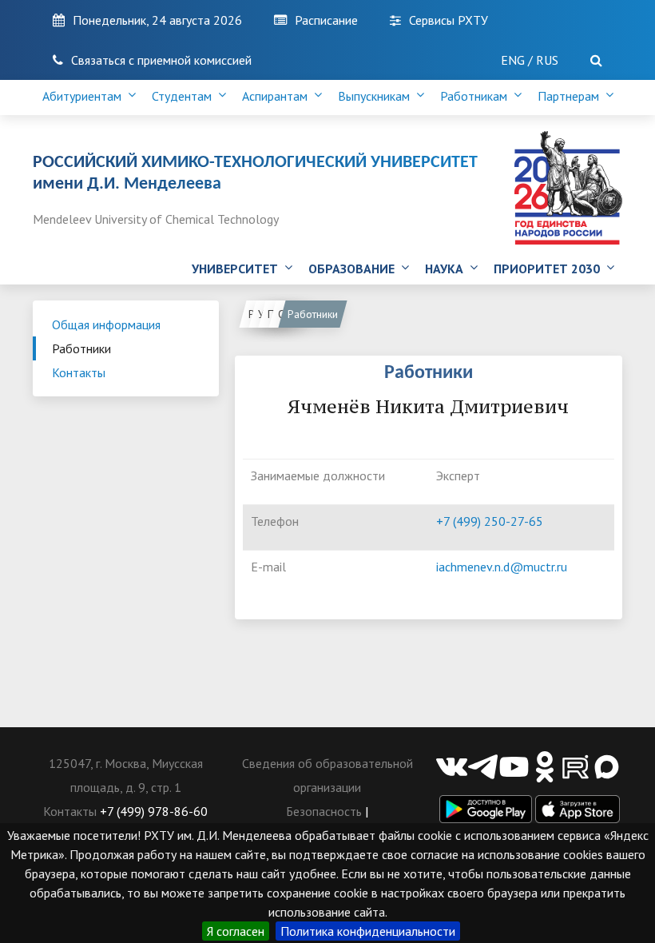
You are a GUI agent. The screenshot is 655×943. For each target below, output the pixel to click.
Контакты (78, 372)
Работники (81, 348)
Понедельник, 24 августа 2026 (157, 20)
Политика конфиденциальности (367, 931)
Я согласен (235, 931)
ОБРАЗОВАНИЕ (354, 269)
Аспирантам (278, 96)
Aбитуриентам (85, 96)
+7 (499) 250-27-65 (489, 521)
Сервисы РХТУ (448, 20)
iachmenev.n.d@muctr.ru (501, 567)
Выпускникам (377, 96)
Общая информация (106, 324)
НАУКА (447, 269)
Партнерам (571, 96)
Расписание (326, 20)
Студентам (185, 96)
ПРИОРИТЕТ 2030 (550, 269)
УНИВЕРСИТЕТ (238, 269)
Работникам (477, 96)
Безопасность (324, 811)
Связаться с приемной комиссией (161, 60)
